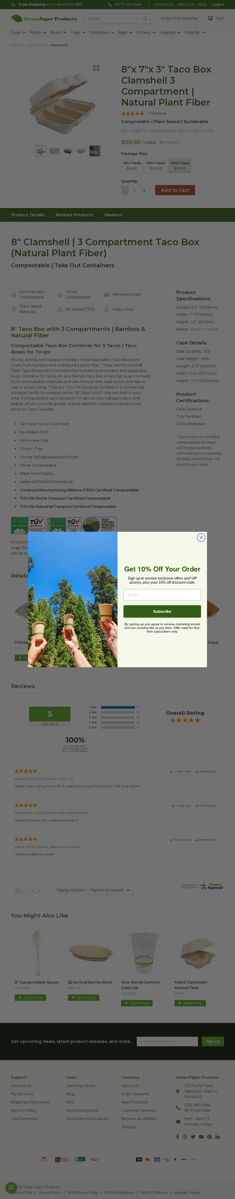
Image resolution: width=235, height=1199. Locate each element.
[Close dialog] (201, 538)
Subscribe (162, 611)
